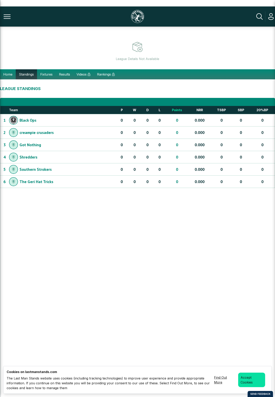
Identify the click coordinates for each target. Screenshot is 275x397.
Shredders (28, 157)
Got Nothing (30, 144)
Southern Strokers (36, 169)
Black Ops (28, 120)
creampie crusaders (37, 132)
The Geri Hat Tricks (36, 181)
